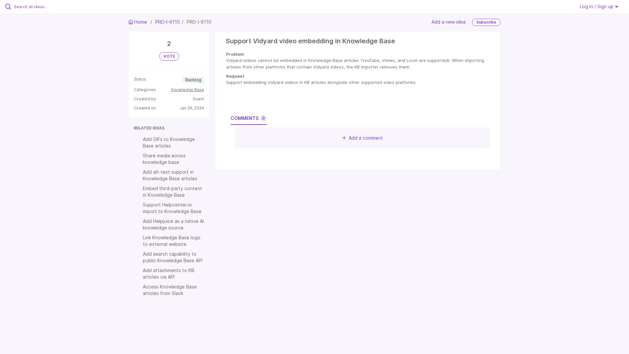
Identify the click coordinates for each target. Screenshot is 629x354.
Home (140, 22)
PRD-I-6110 (167, 22)
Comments (248, 118)
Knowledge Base (187, 89)
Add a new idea (448, 22)
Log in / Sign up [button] (597, 6)
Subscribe (486, 22)
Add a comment (366, 138)
